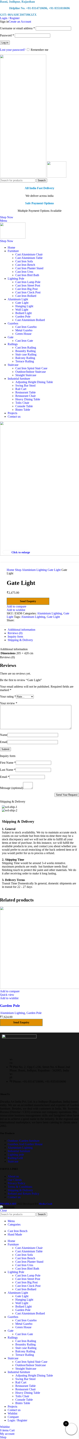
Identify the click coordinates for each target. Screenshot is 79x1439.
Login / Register (17, 1420)
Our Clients (15, 1179)
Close (3, 1210)
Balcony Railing (25, 358)
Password (7, 35)
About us (13, 1176)
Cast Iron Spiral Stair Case (31, 368)
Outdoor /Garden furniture (24, 1140)
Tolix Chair (22, 402)
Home (11, 569)
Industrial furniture (19, 1151)
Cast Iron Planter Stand (29, 268)
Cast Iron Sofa (24, 261)
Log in (5, 42)
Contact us (14, 1197)
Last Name (8, 769)
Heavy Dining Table (27, 399)
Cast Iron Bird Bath (27, 275)
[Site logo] (23, 176)
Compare (13, 1416)
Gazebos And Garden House (25, 1144)
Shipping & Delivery (20, 1190)
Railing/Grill (15, 1158)
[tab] (21, 629)
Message (11, 788)
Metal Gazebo (23, 330)
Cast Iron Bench (25, 264)
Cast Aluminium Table (29, 257)
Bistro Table (22, 409)
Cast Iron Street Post (27, 285)
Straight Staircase (25, 375)
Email (3, 742)
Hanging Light (24, 306)
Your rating (8, 696)
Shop (18, 569)
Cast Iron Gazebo (26, 326)
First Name (8, 762)
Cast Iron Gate (24, 340)
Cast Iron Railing (25, 347)
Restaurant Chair (25, 395)
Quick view (7, 994)
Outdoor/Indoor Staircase (30, 371)
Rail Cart (20, 389)
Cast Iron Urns (24, 271)
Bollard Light (23, 313)
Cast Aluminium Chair (29, 254)
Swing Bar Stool (25, 385)
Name (3, 734)
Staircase (13, 1161)
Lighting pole (16, 1154)
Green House (23, 333)
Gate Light (21, 302)
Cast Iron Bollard (25, 295)
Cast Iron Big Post (26, 289)
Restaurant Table (25, 392)
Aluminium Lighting (35, 569)
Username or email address (17, 28)
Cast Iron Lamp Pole (27, 282)
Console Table (24, 406)
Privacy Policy (16, 1183)
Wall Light (21, 309)
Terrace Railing (24, 361)
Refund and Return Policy (23, 1193)
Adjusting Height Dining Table (34, 382)
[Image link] (19, 1037)
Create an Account (20, 21)
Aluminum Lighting (33, 616)
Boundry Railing (25, 351)
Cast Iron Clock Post (27, 292)
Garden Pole (22, 316)
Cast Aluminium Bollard (30, 320)
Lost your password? (12, 49)
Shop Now (6, 217)
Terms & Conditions (20, 1186)
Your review (8, 703)
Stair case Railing (25, 354)
